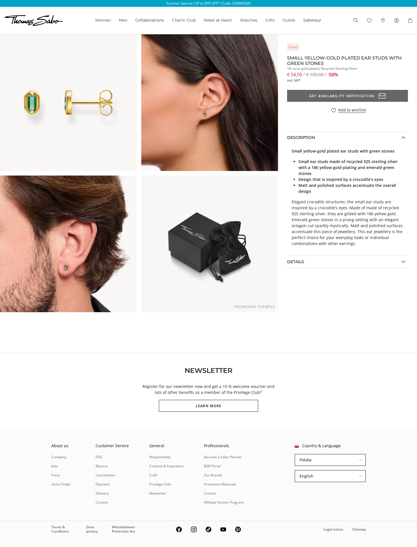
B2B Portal (212, 466)
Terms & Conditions (60, 529)
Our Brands (213, 475)
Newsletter (158, 493)
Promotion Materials (220, 484)
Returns (102, 466)
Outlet (289, 20)
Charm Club (184, 20)
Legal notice (333, 529)
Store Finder (61, 484)
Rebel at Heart (218, 20)
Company (58, 457)
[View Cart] (410, 20)
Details (295, 261)
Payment (102, 484)
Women (103, 20)
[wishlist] (369, 20)
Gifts (270, 20)
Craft (153, 475)
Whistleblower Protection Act (123, 529)
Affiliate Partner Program (224, 502)
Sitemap (359, 529)
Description (301, 137)
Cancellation (105, 475)
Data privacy (92, 529)
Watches (248, 20)
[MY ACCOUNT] (396, 20)
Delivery (102, 493)
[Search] (356, 20)
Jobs (54, 466)
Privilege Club (160, 484)
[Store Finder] (383, 20)
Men (123, 20)
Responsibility (160, 457)
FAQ (99, 457)
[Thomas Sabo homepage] (34, 20)
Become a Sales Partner (223, 457)
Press (55, 475)
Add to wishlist (352, 110)
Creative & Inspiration (166, 466)
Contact (102, 502)
